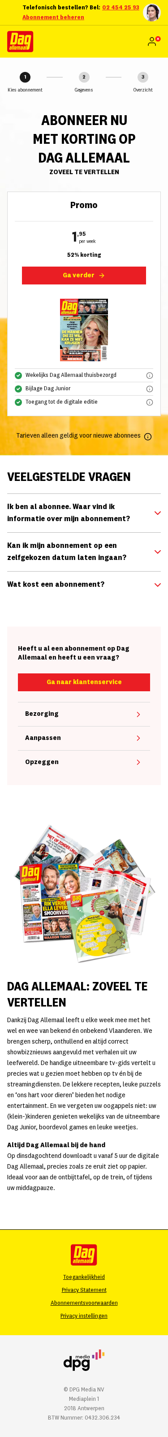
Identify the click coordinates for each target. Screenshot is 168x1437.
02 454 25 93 (120, 7)
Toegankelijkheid (84, 1277)
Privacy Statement (84, 1290)
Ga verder (79, 275)
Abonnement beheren (53, 17)
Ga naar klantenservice (84, 682)
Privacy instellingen (84, 1316)
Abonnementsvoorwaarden (84, 1303)
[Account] (153, 41)
